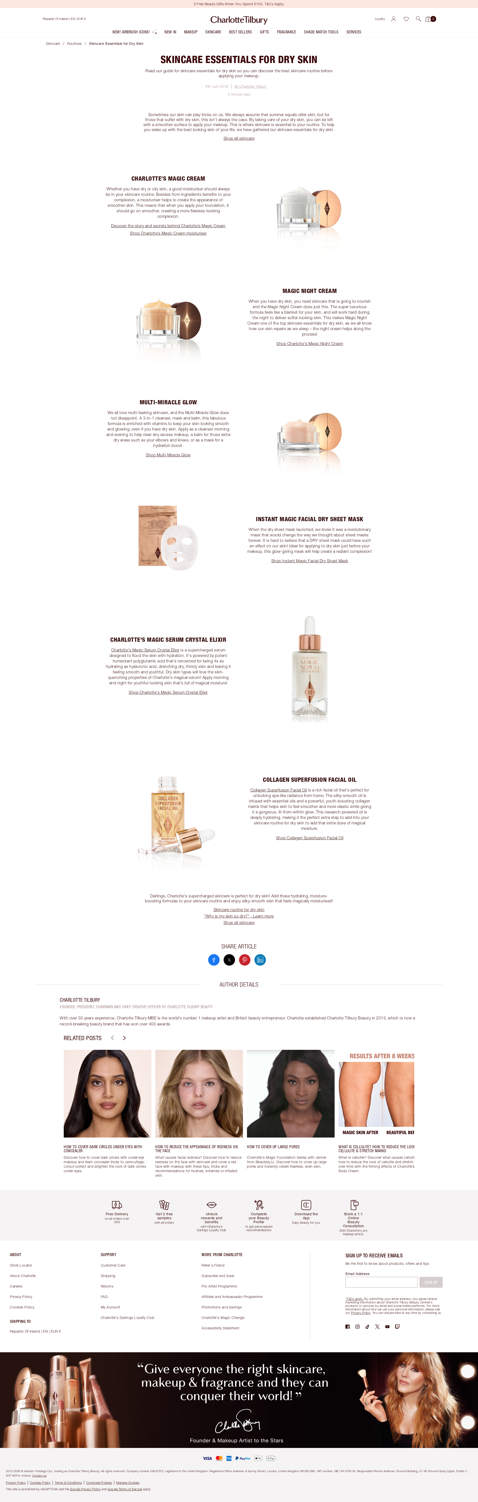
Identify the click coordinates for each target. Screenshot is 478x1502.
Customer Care (113, 1265)
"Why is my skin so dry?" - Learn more (239, 916)
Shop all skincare (239, 138)
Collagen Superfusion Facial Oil (278, 790)
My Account (110, 1307)
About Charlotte (23, 1276)
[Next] (124, 1038)
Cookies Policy (22, 1307)
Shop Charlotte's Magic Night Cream (309, 343)
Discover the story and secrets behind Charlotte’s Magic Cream (168, 225)
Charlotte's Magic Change (223, 1317)
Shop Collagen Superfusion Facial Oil (310, 838)
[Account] (394, 19)
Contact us (39, 1475)
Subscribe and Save (218, 1276)
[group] (107, 1116)
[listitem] (135, 33)
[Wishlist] (406, 19)
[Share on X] (229, 960)
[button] (418, 19)
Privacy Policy (21, 1296)
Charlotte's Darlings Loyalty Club (128, 1317)
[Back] (112, 1038)
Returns (107, 1286)
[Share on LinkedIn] (260, 960)
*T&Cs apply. (354, 1299)
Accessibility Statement (220, 1328)
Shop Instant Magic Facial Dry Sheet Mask (309, 561)
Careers (16, 1286)
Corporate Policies (99, 1483)
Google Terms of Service (125, 1489)
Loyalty (380, 19)
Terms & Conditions (68, 1483)
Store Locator (21, 1265)
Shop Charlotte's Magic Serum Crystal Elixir (168, 692)
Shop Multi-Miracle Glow (168, 455)
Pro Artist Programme (219, 1286)
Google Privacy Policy (85, 1489)
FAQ (104, 1296)
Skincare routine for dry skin (239, 909)
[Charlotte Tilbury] (239, 19)
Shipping (108, 1276)
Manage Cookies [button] (127, 1483)
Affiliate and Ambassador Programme (232, 1296)
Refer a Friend (213, 1265)
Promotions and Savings (222, 1307)
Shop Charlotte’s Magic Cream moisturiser (168, 233)
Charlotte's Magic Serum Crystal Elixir (145, 650)
